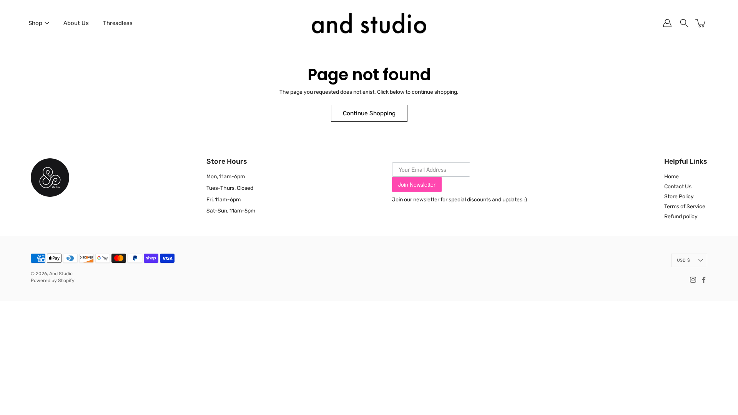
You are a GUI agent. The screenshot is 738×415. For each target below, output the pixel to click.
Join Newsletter (416, 184)
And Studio (61, 273)
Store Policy (679, 196)
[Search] (684, 23)
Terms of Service (684, 206)
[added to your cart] (701, 23)
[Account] (667, 23)
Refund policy (681, 216)
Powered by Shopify (53, 280)
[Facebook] (703, 280)
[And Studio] (369, 23)
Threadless (118, 23)
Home (671, 176)
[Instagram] (693, 280)
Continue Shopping (369, 113)
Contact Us (677, 186)
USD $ (683, 260)
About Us (76, 23)
